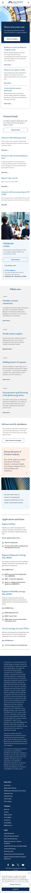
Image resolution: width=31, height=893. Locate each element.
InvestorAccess (8, 793)
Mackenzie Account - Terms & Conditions (12, 842)
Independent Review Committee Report (15, 846)
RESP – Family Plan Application (14, 579)
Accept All (15, 889)
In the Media (7, 817)
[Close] (29, 873)
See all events (15, 259)
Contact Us (7, 820)
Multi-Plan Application (11, 542)
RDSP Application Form (12, 613)
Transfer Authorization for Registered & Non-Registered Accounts (16, 546)
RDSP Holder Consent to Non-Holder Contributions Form (16, 620)
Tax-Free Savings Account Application (16, 645)
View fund (4, 150)
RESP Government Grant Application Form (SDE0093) (15, 575)
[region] (15, 882)
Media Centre (8, 815)
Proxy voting (7, 801)
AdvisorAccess (8, 796)
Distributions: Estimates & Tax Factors (15, 791)
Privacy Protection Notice (11, 836)
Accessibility (7, 823)
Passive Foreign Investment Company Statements (15, 858)
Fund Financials (8, 851)
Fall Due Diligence (10, 270)
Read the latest (7, 349)
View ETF (4, 205)
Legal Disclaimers (9, 833)
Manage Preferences (15, 884)
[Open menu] (3, 3)
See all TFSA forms (7, 640)
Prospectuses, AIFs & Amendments (14, 854)
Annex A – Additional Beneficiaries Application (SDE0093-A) (15, 583)
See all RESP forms (7, 570)
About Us (6, 809)
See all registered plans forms (11, 538)
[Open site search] (28, 2)
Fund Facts (7, 785)
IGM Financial (8, 825)
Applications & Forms (10, 788)
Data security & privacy (10, 839)
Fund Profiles (8, 799)
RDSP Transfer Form (11, 616)
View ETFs (4, 186)
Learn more (7, 65)
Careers (6, 812)
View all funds (15, 130)
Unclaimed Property (10, 849)
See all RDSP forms (8, 608)
